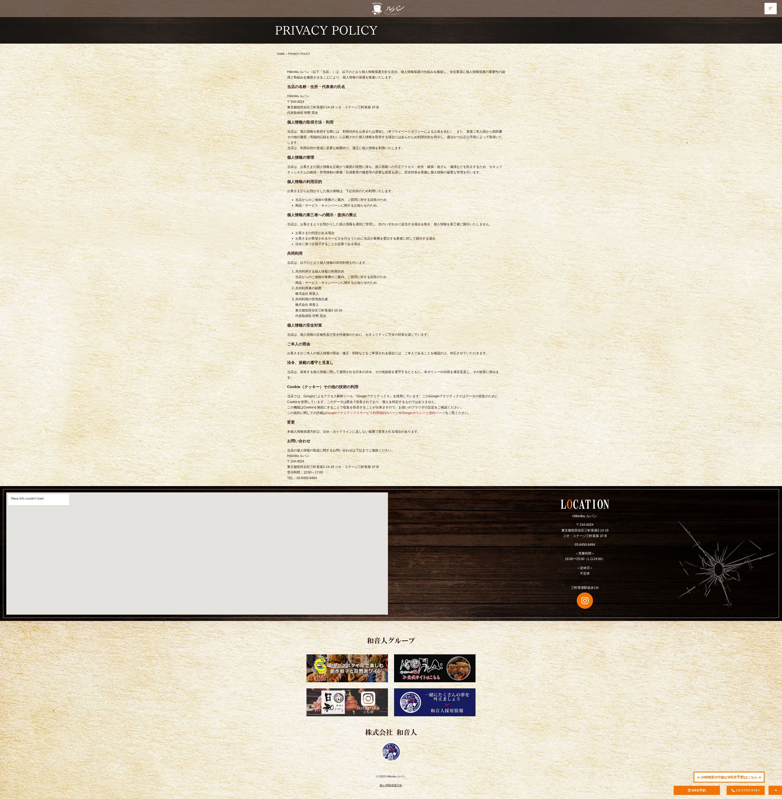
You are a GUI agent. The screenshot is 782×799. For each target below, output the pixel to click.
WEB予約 (698, 790)
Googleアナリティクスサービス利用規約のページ (362, 413)
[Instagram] (585, 600)
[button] (770, 8)
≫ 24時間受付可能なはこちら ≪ (729, 777)
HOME (281, 54)
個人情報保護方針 (391, 785)
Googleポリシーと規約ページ (423, 413)
